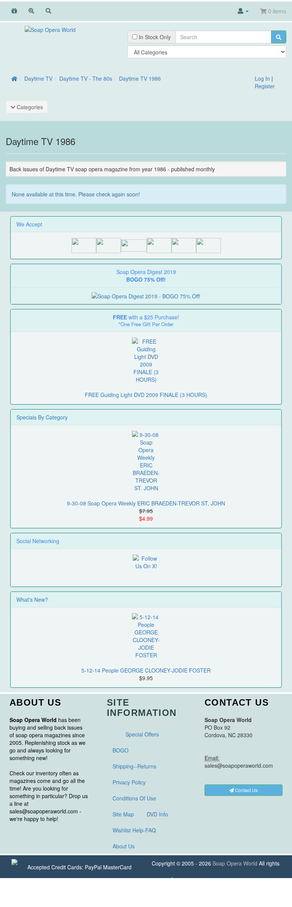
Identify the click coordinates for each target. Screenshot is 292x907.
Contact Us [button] (246, 790)
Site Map (123, 814)
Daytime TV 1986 (140, 78)
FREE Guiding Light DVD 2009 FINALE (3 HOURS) (146, 395)
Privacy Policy (129, 782)
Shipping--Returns (134, 766)
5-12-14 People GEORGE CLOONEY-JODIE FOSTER (146, 670)
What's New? (32, 599)
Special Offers (142, 734)
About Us (124, 846)
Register (265, 86)
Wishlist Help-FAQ (134, 830)
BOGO (121, 750)
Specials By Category (42, 417)
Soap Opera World (235, 863)
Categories (29, 107)
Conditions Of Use (134, 798)
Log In (262, 78)
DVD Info (157, 814)
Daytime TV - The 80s (85, 78)
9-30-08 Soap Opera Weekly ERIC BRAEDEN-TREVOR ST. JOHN (146, 503)
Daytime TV (38, 78)
